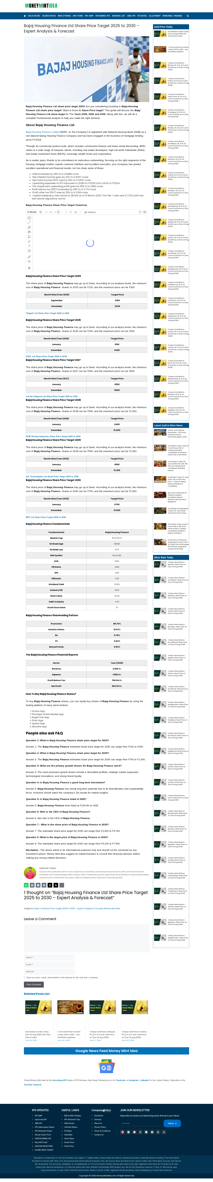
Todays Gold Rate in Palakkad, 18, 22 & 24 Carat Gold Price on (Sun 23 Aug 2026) (178, 285)
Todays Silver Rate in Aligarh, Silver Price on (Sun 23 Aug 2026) (176, 657)
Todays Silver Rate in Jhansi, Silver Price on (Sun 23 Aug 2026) (176, 611)
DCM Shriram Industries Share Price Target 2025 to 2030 (53, 436)
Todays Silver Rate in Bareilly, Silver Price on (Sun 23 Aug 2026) (177, 564)
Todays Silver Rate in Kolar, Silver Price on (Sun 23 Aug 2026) (178, 797)
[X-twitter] (55, 885)
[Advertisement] (106, 1146)
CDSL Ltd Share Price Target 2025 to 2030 (46, 356)
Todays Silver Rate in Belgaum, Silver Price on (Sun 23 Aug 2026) (177, 922)
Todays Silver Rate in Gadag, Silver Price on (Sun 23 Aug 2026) (176, 860)
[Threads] (50, 885)
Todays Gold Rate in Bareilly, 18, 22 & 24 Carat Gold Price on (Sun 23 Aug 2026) (178, 128)
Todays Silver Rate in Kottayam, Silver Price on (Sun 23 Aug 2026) (178, 735)
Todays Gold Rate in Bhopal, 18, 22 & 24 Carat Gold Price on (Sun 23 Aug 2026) (102, 1034)
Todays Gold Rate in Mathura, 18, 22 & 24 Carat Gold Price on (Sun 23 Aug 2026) (178, 160)
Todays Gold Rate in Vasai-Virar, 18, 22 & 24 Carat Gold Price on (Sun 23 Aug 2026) (178, 97)
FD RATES (142, 16)
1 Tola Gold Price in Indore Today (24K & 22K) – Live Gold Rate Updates (68, 1034)
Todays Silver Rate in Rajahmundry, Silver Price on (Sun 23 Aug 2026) (178, 937)
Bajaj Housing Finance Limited (42, 132)
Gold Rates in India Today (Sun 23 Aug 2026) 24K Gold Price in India (37, 1034)
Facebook (120, 1080)
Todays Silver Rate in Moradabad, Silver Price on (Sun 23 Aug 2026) (177, 642)
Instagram (134, 1080)
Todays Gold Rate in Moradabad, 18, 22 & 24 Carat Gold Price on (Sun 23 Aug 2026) (178, 207)
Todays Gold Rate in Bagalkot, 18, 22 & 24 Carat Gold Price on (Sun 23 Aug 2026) (178, 411)
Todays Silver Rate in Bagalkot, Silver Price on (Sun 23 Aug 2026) (177, 844)
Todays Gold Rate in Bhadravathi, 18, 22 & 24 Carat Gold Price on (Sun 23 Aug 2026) (178, 379)
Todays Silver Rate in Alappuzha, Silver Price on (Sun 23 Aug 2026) (178, 751)
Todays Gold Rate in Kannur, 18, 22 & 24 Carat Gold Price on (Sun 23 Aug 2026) (178, 238)
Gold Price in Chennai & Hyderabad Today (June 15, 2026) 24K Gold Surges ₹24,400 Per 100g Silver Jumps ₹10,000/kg (178, 544)
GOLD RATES (34, 16)
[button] (188, 16)
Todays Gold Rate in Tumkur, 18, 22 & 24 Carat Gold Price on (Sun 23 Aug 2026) (178, 348)
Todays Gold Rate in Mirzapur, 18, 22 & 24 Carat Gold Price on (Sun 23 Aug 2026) (178, 191)
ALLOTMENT (155, 16)
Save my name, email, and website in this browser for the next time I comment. (62, 977)
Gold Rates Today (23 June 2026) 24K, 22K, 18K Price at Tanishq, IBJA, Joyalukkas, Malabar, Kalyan (177, 466)
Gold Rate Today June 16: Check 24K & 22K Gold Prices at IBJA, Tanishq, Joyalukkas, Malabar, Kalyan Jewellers (178, 528)
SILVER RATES (49, 16)
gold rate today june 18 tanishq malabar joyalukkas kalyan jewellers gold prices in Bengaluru (177, 497)
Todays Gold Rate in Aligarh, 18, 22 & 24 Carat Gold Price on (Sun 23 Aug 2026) (178, 223)
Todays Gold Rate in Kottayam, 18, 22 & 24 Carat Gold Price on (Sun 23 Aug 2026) (178, 301)
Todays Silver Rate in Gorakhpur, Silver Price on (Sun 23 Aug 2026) (178, 580)
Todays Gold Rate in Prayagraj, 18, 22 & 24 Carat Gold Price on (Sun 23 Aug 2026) (178, 113)
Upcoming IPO (60, 1080)
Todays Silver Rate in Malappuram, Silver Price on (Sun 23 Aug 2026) (178, 704)
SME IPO (131, 16)
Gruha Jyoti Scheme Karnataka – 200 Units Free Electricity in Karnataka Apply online (177, 433)
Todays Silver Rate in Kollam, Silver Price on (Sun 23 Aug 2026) (176, 766)
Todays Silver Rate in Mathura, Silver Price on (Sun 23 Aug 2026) (177, 595)
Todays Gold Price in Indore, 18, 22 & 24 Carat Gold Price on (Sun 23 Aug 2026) (134, 1034)
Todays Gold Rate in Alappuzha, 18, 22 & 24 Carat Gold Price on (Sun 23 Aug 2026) (178, 317)
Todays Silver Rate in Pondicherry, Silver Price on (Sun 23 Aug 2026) (177, 891)
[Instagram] (61, 885)
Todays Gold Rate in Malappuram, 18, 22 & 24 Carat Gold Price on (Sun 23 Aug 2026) (178, 270)
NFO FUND (78, 16)
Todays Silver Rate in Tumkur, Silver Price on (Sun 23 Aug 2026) (177, 782)
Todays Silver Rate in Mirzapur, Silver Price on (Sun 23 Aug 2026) (177, 626)
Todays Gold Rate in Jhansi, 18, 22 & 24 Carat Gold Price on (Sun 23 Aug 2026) (178, 176)
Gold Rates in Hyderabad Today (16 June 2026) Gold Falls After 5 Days (178, 510)
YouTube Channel (32, 1085)
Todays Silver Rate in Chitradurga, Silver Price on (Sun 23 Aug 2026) (177, 875)
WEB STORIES (64, 16)
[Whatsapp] (26, 885)
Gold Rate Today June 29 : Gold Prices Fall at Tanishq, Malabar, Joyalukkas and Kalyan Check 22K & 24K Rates (178, 450)
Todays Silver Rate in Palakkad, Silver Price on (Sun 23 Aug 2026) (177, 720)
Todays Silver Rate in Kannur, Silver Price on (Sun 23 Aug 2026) (176, 673)
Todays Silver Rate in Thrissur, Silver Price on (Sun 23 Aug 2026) (177, 906)
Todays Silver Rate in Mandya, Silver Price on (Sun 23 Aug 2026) (177, 828)
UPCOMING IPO (102, 16)
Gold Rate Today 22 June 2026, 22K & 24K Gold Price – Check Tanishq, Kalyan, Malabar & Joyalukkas (178, 481)
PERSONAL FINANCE (172, 16)
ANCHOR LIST (118, 16)
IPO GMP (89, 16)
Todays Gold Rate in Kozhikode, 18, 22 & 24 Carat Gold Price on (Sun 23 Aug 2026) (178, 254)
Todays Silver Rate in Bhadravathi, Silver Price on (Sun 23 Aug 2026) (177, 813)
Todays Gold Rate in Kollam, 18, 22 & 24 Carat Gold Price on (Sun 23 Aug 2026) (178, 332)
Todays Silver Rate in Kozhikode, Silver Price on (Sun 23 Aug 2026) (178, 688)
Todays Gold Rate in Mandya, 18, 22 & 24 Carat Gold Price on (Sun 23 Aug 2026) (178, 395)
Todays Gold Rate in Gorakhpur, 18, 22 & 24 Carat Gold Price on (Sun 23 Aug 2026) (178, 144)
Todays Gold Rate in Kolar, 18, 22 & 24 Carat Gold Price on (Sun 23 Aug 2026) (178, 364)
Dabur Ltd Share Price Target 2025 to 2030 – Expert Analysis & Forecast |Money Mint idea (77, 908)
